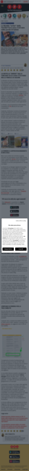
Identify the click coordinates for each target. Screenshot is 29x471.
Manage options (8, 249)
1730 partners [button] (11, 228)
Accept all (21, 249)
